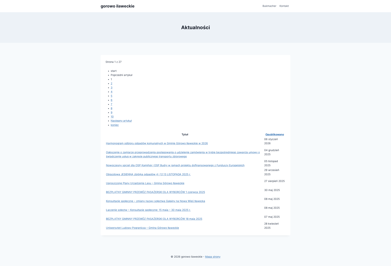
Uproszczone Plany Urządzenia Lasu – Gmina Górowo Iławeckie (145, 183)
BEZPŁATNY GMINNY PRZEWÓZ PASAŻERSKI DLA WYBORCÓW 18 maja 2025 (154, 218)
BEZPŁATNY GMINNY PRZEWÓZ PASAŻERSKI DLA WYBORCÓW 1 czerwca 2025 (155, 192)
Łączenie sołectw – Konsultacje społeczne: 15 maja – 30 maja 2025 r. (148, 209)
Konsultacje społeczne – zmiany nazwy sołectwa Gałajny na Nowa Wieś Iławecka (155, 201)
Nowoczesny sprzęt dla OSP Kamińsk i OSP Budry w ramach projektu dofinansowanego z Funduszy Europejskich (175, 165)
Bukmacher (269, 5)
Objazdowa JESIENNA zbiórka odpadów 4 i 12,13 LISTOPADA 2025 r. (148, 174)
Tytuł (185, 134)
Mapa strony (212, 256)
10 (112, 116)
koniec (115, 125)
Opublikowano (274, 134)
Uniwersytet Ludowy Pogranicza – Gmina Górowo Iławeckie (142, 227)
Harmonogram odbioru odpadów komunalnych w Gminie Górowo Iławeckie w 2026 (157, 143)
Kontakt (284, 5)
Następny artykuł (121, 120)
